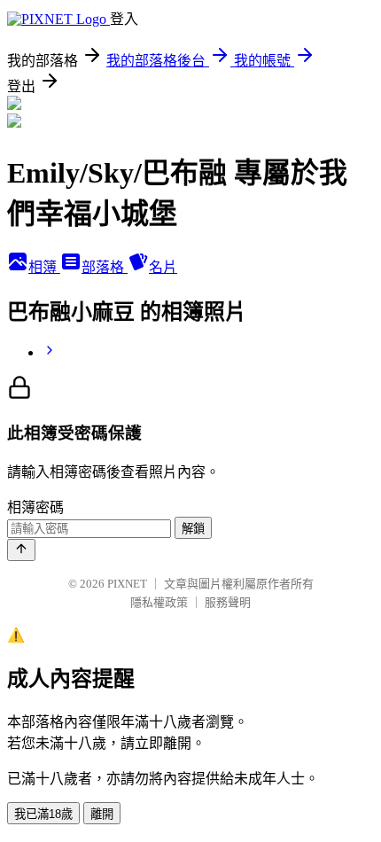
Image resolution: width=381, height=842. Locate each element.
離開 (101, 814)
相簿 (44, 267)
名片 (163, 267)
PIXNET (127, 583)
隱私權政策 (159, 602)
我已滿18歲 (43, 814)
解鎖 (193, 528)
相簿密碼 (35, 507)
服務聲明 (228, 602)
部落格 (105, 267)
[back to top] (21, 550)
